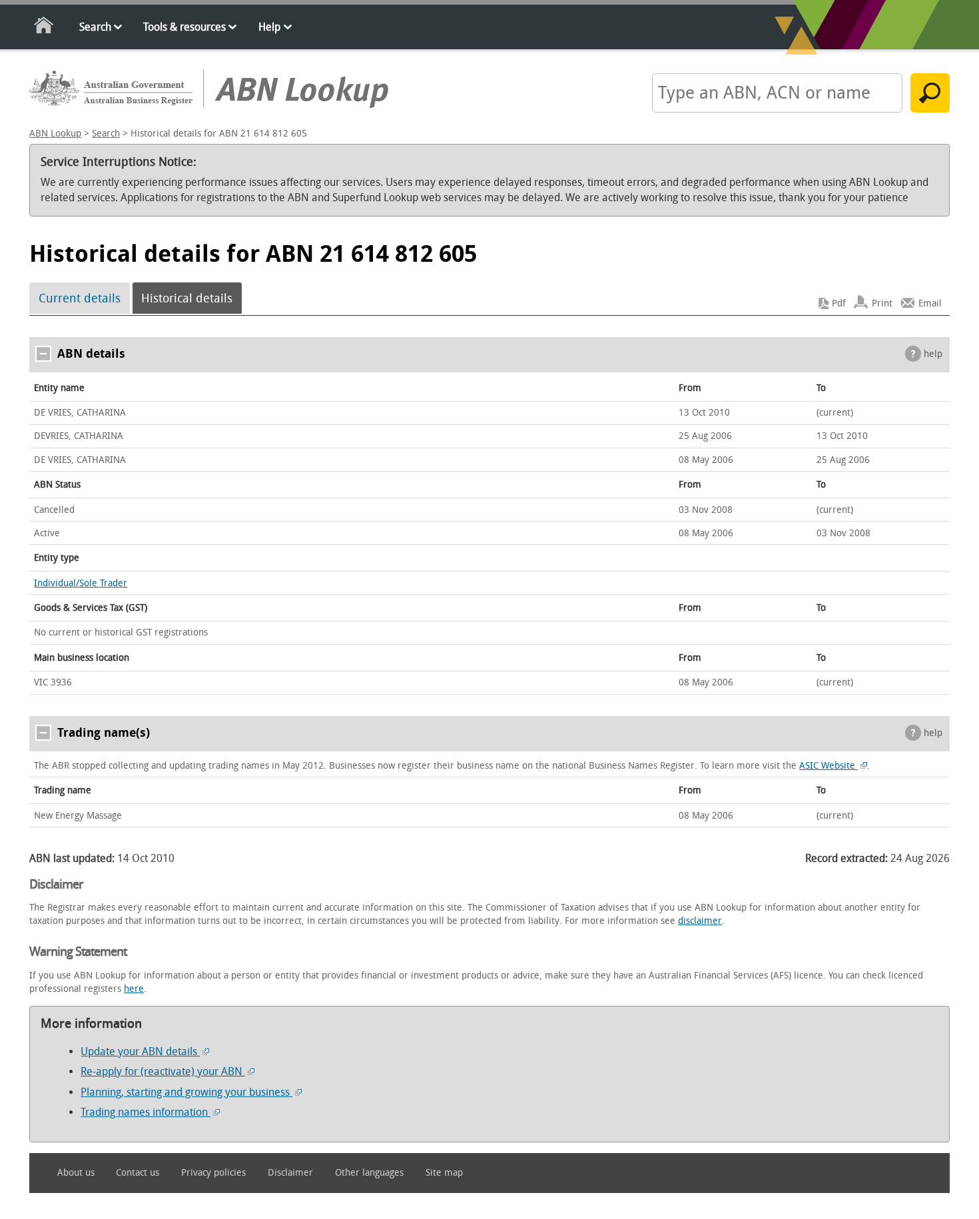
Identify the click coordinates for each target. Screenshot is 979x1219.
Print (882, 303)
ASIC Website (828, 765)
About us (76, 1172)
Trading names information (145, 1112)
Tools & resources (184, 27)
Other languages (369, 1172)
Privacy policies (213, 1172)
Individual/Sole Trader (80, 583)
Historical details (186, 298)
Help (269, 27)
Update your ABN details (140, 1051)
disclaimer (700, 921)
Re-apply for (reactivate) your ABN (163, 1071)
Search (95, 27)
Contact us (137, 1172)
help (933, 354)
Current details (80, 298)
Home (44, 28)
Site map (444, 1172)
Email (930, 303)
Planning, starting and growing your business (186, 1092)
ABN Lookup (55, 133)
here (134, 989)
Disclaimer (290, 1172)
